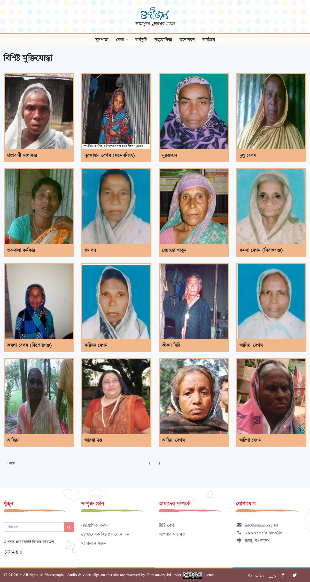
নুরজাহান (169, 155)
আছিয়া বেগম (173, 440)
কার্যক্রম (208, 40)
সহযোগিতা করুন (95, 525)
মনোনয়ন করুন (93, 543)
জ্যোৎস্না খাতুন (174, 250)
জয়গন (90, 250)
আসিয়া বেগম (251, 345)
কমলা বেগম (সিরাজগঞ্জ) (261, 250)
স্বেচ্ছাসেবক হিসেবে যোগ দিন (105, 534)
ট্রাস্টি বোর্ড (167, 525)
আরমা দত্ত (93, 440)
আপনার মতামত (172, 534)
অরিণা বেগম (250, 440)
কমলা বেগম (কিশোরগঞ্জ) (29, 345)
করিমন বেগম (96, 345)
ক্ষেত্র (120, 40)
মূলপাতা (101, 40)
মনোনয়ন (187, 40)
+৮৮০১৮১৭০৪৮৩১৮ (262, 533)
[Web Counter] (13, 551)
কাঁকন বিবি (171, 345)
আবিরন (13, 440)
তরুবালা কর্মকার (21, 250)
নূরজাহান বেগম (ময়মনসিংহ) (110, 155)
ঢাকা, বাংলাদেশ (256, 541)
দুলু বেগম (248, 155)
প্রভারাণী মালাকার (22, 155)
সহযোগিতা (163, 40)
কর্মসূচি (141, 40)
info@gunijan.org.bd (260, 525)
